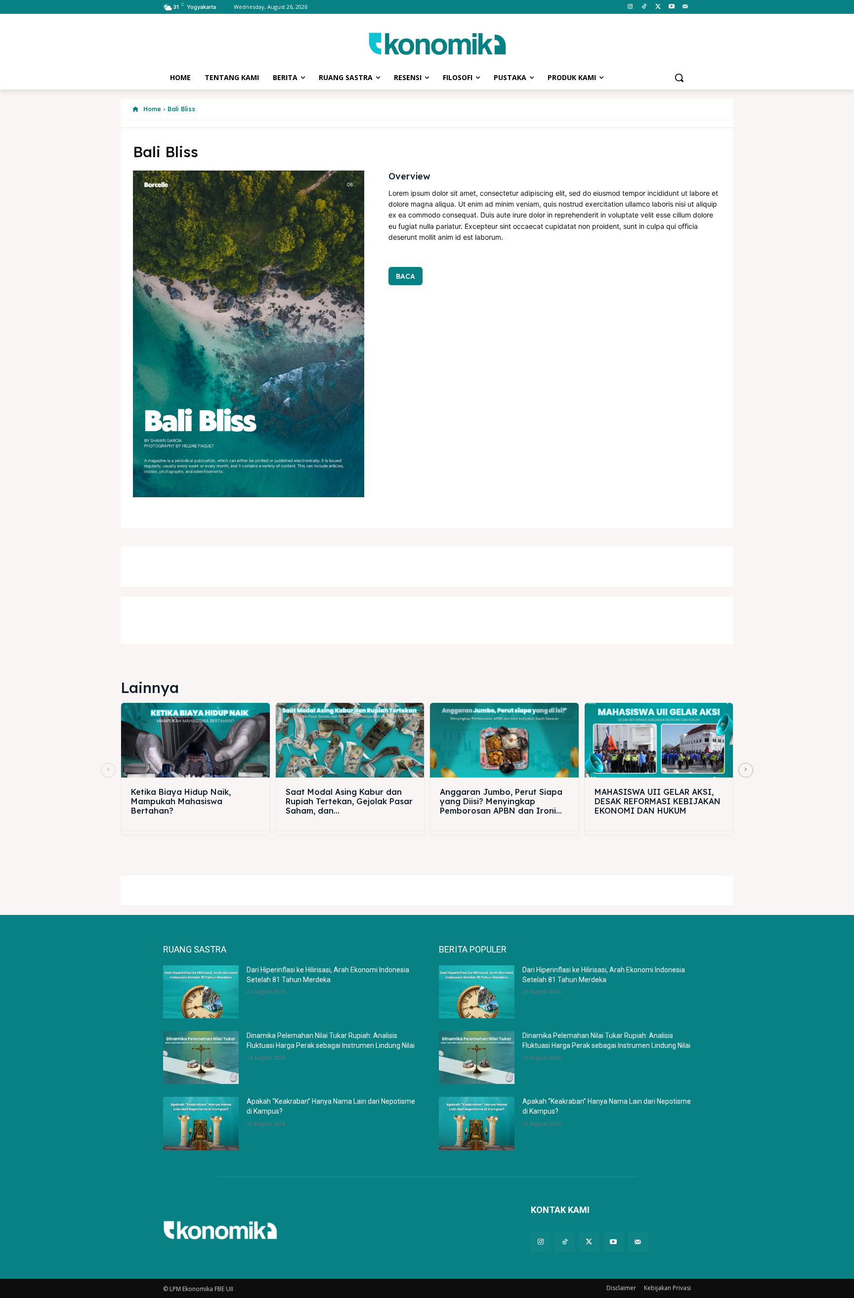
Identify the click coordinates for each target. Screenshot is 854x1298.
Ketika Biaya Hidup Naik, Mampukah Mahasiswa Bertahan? (181, 801)
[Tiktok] (644, 7)
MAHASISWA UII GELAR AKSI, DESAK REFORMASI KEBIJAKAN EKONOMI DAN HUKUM (658, 801)
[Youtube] (671, 7)
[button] (679, 77)
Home (152, 109)
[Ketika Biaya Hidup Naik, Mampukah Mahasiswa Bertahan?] (195, 740)
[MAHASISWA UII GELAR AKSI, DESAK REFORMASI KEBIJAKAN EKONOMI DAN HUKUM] (659, 740)
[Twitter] (658, 7)
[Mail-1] (685, 7)
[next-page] (745, 770)
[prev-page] (108, 770)
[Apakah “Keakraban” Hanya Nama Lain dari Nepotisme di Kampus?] (201, 1123)
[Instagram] (630, 7)
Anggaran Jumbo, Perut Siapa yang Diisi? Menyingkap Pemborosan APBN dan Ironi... (501, 801)
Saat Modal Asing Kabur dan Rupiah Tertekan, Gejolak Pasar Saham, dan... (349, 801)
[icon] (135, 109)
